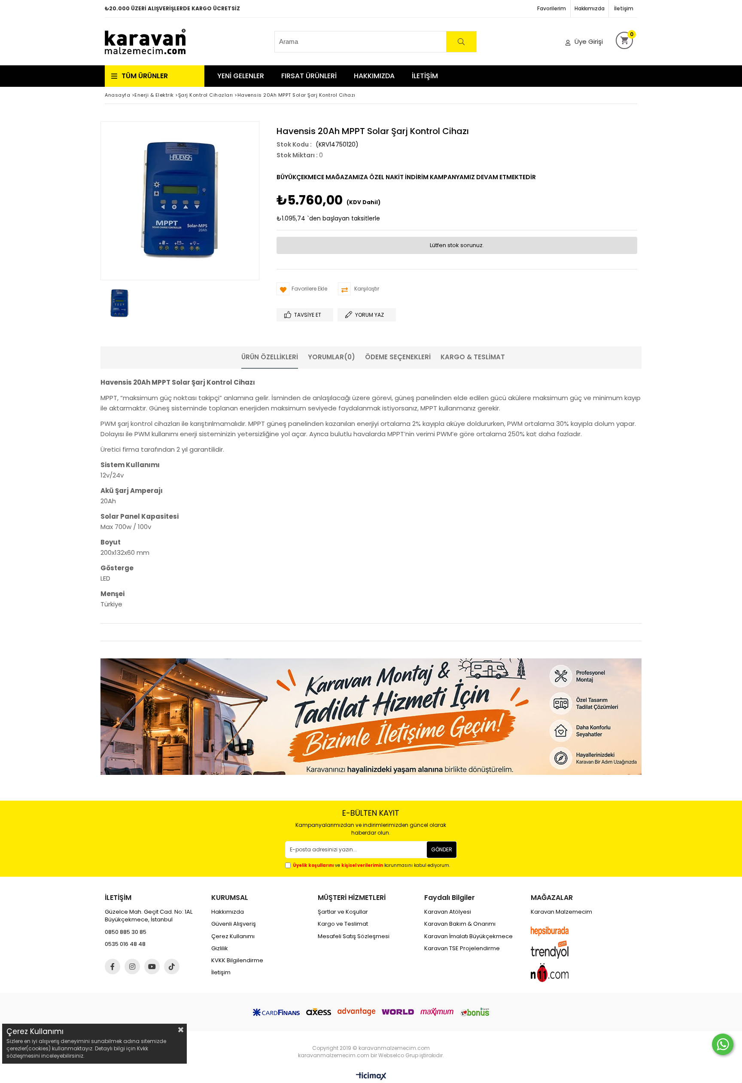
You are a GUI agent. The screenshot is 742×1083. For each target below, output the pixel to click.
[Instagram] (132, 966)
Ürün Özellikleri (269, 356)
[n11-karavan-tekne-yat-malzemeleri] (558, 972)
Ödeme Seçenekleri (398, 356)
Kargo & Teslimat (473, 356)
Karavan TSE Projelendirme (462, 948)
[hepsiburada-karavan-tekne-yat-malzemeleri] (558, 931)
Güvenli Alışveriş (233, 924)
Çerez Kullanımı (233, 936)
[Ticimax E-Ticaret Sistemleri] (371, 1076)
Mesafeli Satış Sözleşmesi (353, 936)
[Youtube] (152, 966)
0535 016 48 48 (125, 944)
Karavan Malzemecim (561, 912)
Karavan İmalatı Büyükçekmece (468, 936)
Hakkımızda (590, 8)
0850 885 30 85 (125, 932)
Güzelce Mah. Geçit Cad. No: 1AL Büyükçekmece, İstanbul (148, 916)
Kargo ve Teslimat (343, 924)
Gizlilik (219, 948)
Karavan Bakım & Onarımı (460, 924)
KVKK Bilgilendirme (237, 960)
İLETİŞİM (425, 76)
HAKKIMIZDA (374, 76)
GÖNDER (441, 849)
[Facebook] (112, 966)
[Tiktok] (171, 966)
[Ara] (461, 41)
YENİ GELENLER (240, 76)
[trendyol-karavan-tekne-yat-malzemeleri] (558, 949)
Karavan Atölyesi (447, 912)
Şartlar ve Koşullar (343, 912)
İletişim (623, 8)
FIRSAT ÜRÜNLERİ (309, 76)
